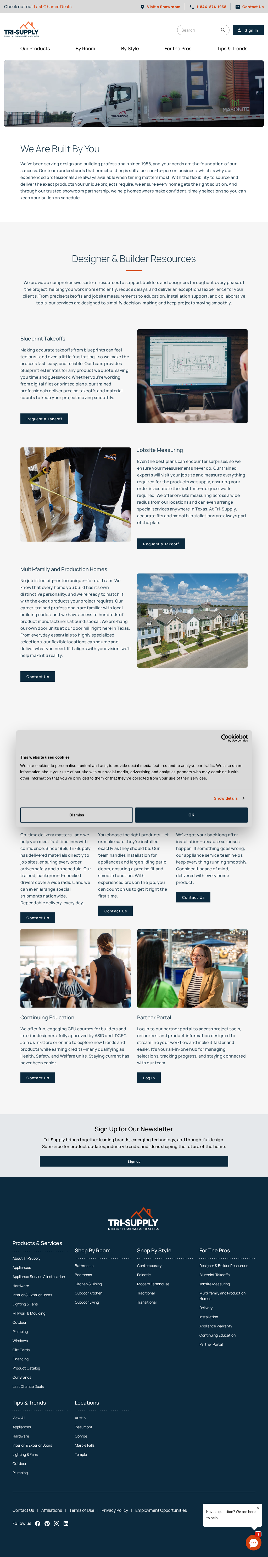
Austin (80, 1417)
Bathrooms (84, 1265)
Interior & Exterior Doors (32, 1294)
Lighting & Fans (25, 1304)
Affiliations (51, 1510)
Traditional (146, 1293)
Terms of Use (81, 1510)
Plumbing (20, 1331)
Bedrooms (83, 1274)
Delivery (206, 1307)
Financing (21, 1358)
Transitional (147, 1302)
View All (19, 1417)
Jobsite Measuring (214, 1283)
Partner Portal (211, 1344)
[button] (223, 30)
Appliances (22, 1267)
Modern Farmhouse (153, 1283)
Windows (20, 1340)
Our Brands (22, 1377)
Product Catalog (26, 1368)
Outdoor (19, 1322)
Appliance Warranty (215, 1325)
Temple (81, 1454)
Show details (226, 798)
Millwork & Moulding (29, 1313)
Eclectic (144, 1274)
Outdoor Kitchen (88, 1293)
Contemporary (149, 1265)
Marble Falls (84, 1445)
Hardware (21, 1285)
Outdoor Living (87, 1302)
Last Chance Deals (52, 6)
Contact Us (23, 1510)
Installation (208, 1316)
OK (191, 814)
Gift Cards (21, 1349)
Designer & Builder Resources (223, 1265)
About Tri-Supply (26, 1258)
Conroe (81, 1436)
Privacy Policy (115, 1510)
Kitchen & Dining (88, 1283)
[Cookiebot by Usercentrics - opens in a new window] (225, 738)
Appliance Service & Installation (39, 1276)
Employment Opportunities (161, 1510)
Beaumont (83, 1426)
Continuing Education (217, 1335)
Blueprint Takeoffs (214, 1274)
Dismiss (76, 814)
